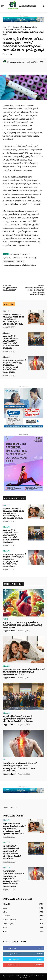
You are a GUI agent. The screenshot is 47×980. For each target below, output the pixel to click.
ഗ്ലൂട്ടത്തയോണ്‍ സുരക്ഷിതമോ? (10, 289)
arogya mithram (17, 62)
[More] (36, 67)
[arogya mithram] (5, 62)
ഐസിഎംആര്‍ (9, 261)
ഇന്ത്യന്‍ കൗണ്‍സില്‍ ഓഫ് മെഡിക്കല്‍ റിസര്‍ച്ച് (19, 258)
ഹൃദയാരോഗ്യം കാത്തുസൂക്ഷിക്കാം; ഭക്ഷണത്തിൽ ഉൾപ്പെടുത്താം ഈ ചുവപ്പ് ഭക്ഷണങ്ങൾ (22, 624)
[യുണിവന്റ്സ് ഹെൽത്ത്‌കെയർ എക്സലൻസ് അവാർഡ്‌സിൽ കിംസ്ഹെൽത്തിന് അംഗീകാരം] (36, 339)
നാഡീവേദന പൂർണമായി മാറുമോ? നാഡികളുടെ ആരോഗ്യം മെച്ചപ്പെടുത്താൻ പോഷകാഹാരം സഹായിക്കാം (14, 366)
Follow (40, 953)
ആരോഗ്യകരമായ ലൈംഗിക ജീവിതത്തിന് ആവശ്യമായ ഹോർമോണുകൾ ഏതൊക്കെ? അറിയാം (13, 319)
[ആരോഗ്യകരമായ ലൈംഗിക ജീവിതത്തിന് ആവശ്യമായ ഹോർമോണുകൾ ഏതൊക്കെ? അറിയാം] (36, 317)
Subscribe (39, 964)
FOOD (5, 619)
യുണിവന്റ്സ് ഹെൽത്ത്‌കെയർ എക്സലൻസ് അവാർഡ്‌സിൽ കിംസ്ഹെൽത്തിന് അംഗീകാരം (11, 342)
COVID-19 (25, 254)
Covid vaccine (14, 254)
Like (41, 948)
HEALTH (6, 27)
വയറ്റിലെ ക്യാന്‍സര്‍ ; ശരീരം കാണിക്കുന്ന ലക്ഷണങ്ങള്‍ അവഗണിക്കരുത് (34, 291)
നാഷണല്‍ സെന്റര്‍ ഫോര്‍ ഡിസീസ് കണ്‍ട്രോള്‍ (20, 265)
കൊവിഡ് (20, 261)
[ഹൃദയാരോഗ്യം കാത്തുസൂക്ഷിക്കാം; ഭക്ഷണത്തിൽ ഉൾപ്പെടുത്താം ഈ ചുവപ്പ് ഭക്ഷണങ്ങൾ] (23, 602)
